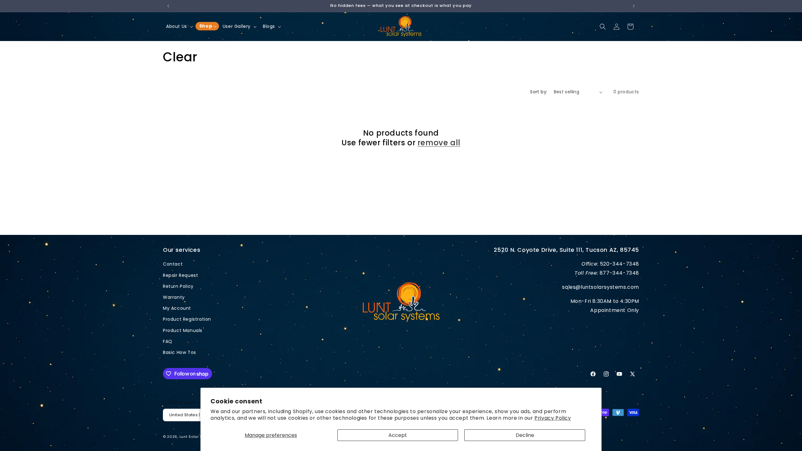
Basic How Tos (179, 352)
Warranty (174, 297)
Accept (397, 435)
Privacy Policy (552, 418)
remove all (439, 143)
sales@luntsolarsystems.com (600, 287)
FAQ (167, 341)
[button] (178, 26)
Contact (173, 264)
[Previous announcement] (168, 6)
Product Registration (187, 319)
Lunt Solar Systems (198, 436)
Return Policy (178, 286)
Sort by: (538, 92)
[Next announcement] (634, 6)
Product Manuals (182, 330)
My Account (177, 308)
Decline (525, 435)
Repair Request (180, 275)
